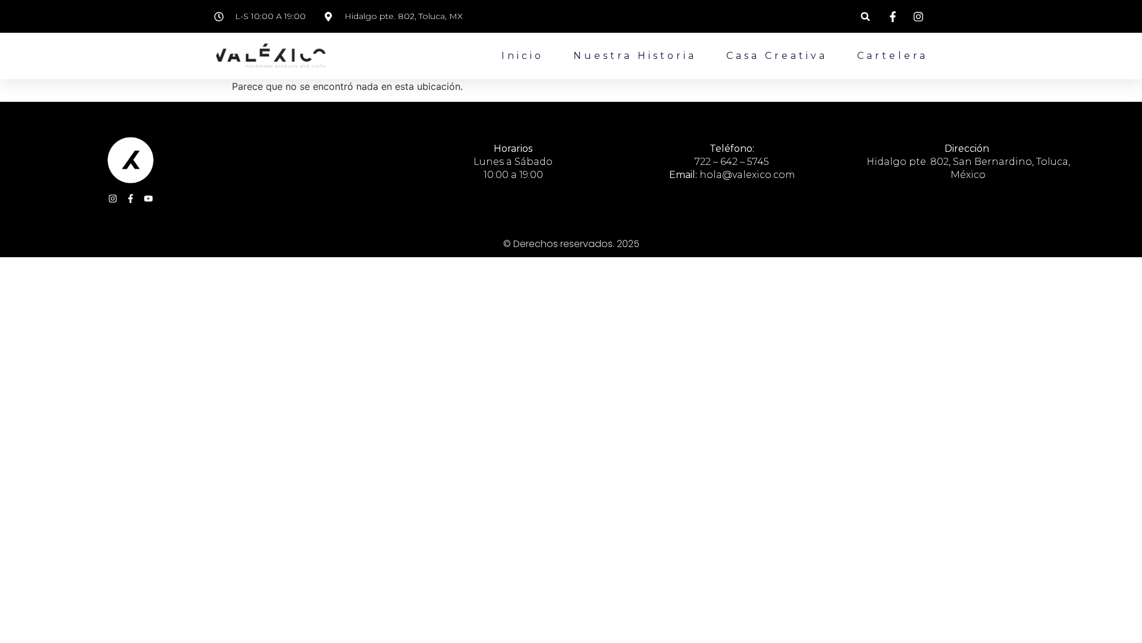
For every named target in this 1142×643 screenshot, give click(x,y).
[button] (865, 16)
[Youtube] (148, 198)
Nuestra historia (635, 55)
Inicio (522, 55)
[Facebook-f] (130, 198)
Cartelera (892, 55)
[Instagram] (112, 198)
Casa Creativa (776, 55)
